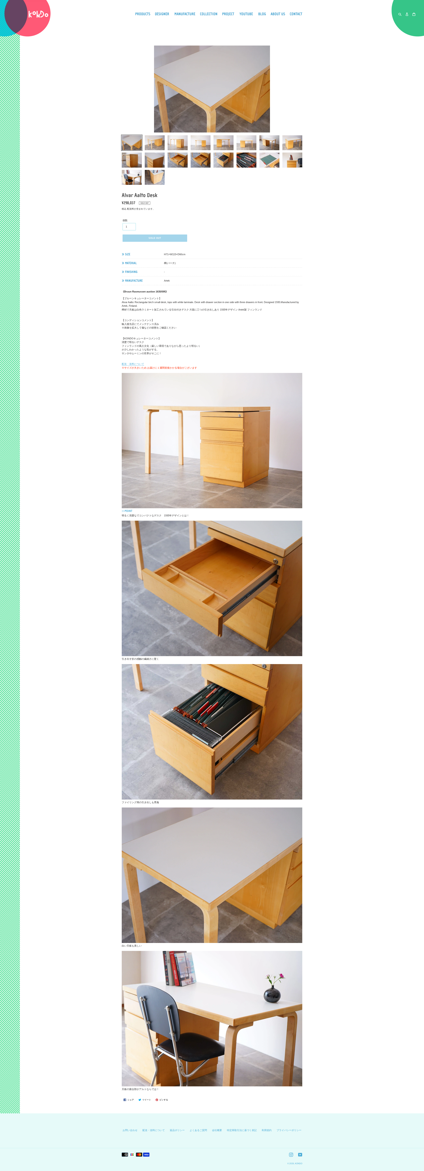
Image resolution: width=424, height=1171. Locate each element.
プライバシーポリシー (289, 1130)
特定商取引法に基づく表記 (242, 1130)
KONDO (298, 1163)
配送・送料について (133, 364)
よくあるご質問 (198, 1130)
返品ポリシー (177, 1130)
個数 (125, 220)
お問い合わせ (130, 1130)
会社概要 (217, 1130)
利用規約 (267, 1130)
